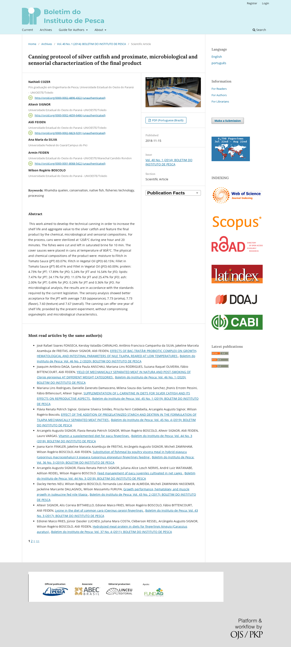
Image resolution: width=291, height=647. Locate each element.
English (217, 57)
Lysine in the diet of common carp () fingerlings (99, 510)
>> (37, 541)
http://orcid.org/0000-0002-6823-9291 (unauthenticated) (70, 133)
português (219, 63)
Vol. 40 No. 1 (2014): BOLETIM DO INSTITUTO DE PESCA (91, 44)
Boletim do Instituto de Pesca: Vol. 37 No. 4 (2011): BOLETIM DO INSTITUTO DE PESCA (111, 532)
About (99, 30)
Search (260, 30)
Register (252, 3)
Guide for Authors (72, 30)
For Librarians (220, 101)
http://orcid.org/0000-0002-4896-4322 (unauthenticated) (70, 98)
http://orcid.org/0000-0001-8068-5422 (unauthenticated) (70, 163)
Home (32, 44)
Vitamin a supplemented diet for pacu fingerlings (94, 436)
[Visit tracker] (231, 160)
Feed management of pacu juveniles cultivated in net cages (140, 473)
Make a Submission (228, 121)
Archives (46, 30)
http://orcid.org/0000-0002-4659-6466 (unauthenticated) (70, 115)
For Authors (219, 95)
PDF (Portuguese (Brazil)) (167, 120)
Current (27, 30)
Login (265, 3)
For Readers (219, 89)
